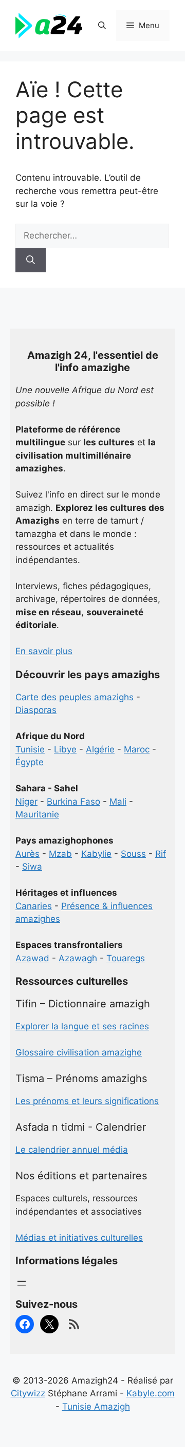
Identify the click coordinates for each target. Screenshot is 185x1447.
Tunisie (30, 749)
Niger (26, 801)
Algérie (100, 749)
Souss (133, 854)
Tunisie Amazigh (96, 1406)
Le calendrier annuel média (71, 1149)
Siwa (32, 866)
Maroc (137, 749)
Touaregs (125, 958)
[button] (102, 25)
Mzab (60, 854)
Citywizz (28, 1393)
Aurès (27, 854)
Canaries (33, 906)
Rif (160, 854)
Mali (117, 801)
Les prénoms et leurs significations (87, 1101)
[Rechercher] (30, 260)
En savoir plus (43, 651)
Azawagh (78, 958)
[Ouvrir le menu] (21, 1283)
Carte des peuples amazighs (74, 697)
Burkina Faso (73, 801)
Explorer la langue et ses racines (82, 1026)
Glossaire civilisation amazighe (78, 1052)
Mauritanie (37, 814)
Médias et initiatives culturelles (79, 1238)
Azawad (32, 958)
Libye (65, 749)
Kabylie (96, 854)
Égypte (29, 762)
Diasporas (36, 710)
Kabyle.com (150, 1393)
